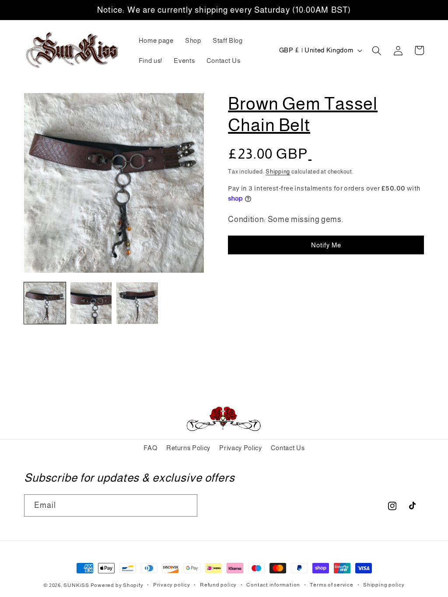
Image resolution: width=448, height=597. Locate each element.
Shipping (278, 171)
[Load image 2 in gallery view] (91, 303)
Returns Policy (188, 447)
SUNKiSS (76, 585)
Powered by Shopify (117, 585)
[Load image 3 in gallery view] (137, 303)
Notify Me (326, 245)
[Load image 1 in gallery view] (45, 303)
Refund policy (218, 585)
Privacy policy (171, 585)
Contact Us (288, 447)
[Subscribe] (186, 505)
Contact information (273, 585)
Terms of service (331, 585)
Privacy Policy (240, 447)
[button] (376, 50)
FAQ (151, 447)
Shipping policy (384, 585)
